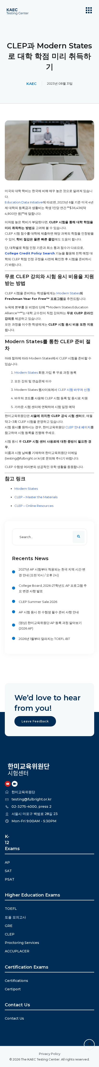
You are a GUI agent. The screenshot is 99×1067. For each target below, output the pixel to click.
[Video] (15, 784)
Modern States (68, 293)
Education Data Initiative (24, 202)
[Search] (79, 537)
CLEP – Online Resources (33, 506)
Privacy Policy (49, 1054)
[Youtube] (8, 784)
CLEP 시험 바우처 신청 (74, 390)
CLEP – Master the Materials (35, 497)
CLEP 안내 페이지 (78, 427)
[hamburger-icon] (88, 10)
